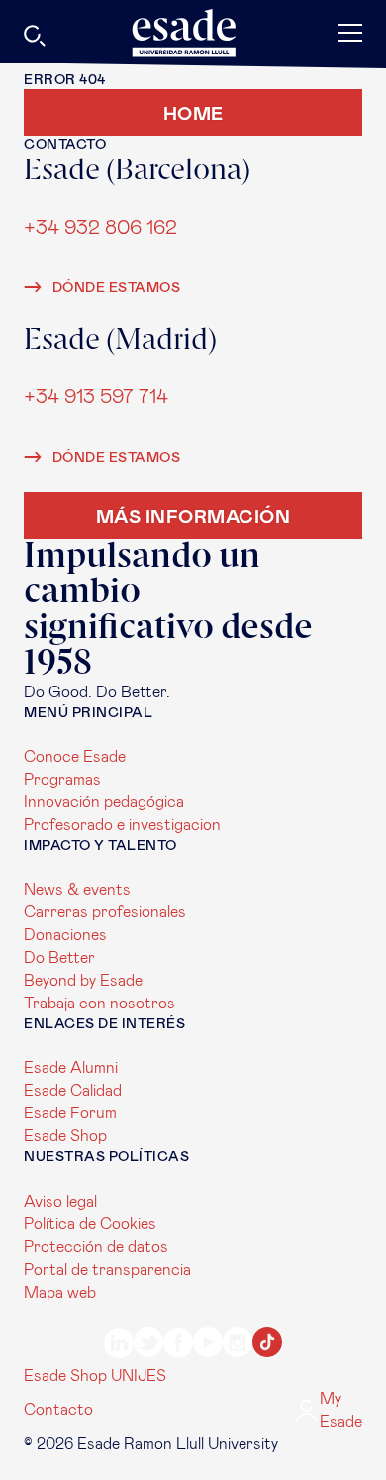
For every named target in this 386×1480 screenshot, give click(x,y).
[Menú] (305, 31)
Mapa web (60, 1293)
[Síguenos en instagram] (237, 1345)
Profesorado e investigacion (122, 825)
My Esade (341, 1410)
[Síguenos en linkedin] (119, 1346)
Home (193, 112)
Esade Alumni (71, 1068)
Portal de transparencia (107, 1270)
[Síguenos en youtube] (208, 1345)
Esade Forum (70, 1113)
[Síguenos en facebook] (178, 1346)
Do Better (59, 958)
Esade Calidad (73, 1091)
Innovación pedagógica (104, 802)
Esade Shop (65, 1136)
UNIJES (138, 1376)
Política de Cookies (90, 1224)
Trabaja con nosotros (99, 1003)
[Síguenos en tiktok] (267, 1345)
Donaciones (65, 935)
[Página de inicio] (193, 32)
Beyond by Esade (83, 981)
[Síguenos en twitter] (148, 1345)
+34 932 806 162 (100, 227)
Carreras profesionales (105, 912)
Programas (62, 780)
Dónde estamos (114, 288)
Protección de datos (96, 1247)
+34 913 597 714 (96, 396)
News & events (77, 890)
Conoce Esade (75, 757)
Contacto (58, 1410)
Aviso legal (60, 1202)
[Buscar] (88, 39)
